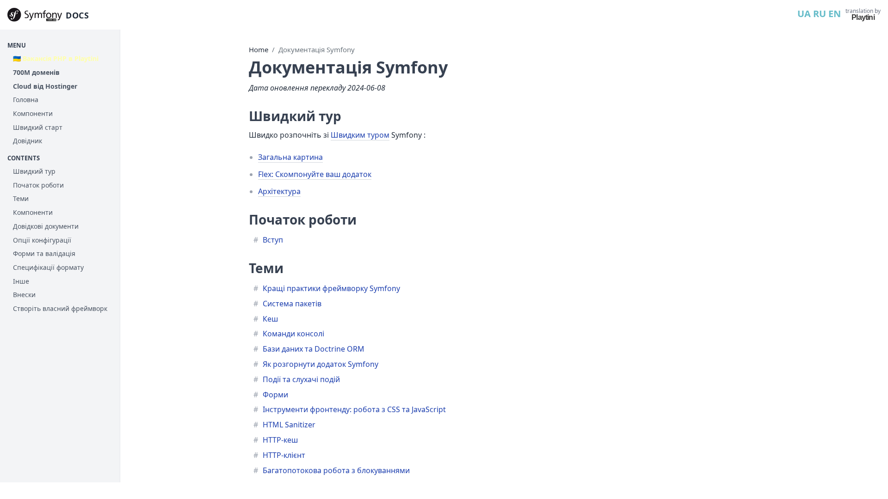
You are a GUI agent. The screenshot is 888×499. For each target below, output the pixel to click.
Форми (275, 394)
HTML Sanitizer (289, 425)
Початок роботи (38, 185)
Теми (21, 198)
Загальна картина (290, 157)
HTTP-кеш (280, 440)
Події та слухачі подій (301, 379)
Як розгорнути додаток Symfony (320, 364)
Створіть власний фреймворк (60, 308)
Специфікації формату (48, 267)
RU (819, 13)
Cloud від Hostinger (45, 86)
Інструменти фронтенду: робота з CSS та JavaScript (354, 409)
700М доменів (36, 72)
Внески (24, 294)
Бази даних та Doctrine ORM (313, 349)
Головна (25, 99)
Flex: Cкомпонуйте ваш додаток (314, 174)
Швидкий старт (37, 127)
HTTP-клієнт (284, 455)
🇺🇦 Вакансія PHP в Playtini (56, 58)
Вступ (273, 240)
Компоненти (33, 113)
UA (804, 13)
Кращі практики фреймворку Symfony (331, 288)
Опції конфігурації (42, 240)
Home (258, 49)
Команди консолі (293, 334)
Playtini (863, 17)
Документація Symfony (316, 49)
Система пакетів (292, 303)
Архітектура (279, 191)
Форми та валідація (44, 253)
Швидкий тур (34, 171)
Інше (21, 281)
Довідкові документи (46, 226)
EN (834, 13)
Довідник (27, 140)
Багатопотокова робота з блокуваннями (336, 470)
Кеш (270, 319)
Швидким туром (360, 135)
